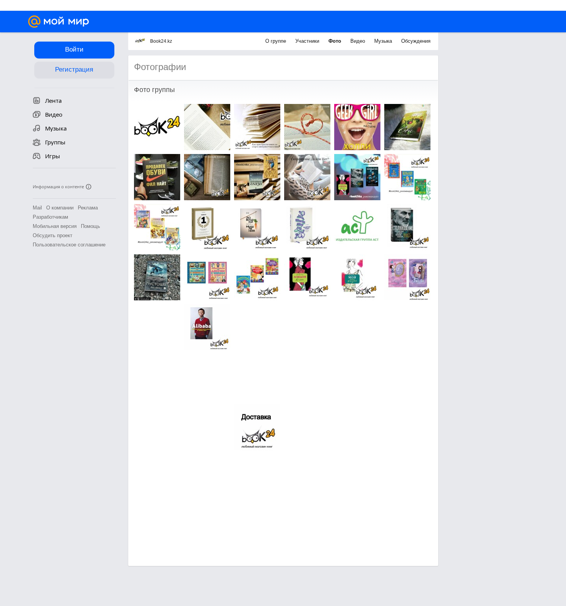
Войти (74, 49)
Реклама (88, 208)
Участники (308, 41)
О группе (276, 41)
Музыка (384, 41)
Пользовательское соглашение (69, 245)
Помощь (90, 226)
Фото (335, 41)
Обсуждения (415, 41)
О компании (60, 208)
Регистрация (74, 69)
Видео (358, 41)
